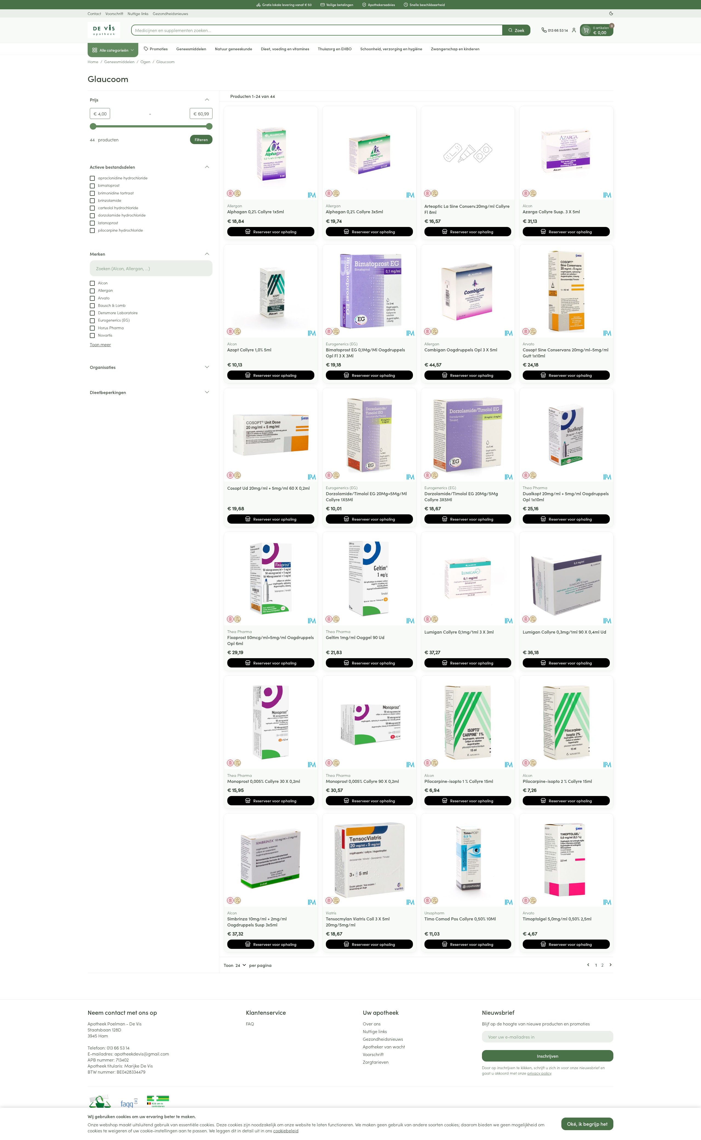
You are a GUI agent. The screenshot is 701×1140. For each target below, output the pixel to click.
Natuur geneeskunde (233, 48)
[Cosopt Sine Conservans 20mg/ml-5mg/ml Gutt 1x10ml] (566, 291)
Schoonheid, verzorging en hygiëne (391, 48)
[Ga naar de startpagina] (104, 30)
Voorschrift (114, 13)
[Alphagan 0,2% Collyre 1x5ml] (271, 153)
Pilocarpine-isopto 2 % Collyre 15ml (557, 781)
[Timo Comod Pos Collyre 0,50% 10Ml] (468, 860)
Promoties (159, 48)
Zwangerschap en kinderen (455, 48)
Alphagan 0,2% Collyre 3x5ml (354, 211)
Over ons (372, 1024)
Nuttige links (138, 13)
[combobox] (317, 30)
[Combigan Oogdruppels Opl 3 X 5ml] (468, 291)
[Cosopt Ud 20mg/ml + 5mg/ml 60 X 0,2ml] (271, 435)
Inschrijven (547, 1056)
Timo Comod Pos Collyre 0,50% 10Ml (460, 919)
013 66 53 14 (118, 1048)
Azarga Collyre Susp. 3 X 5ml (551, 211)
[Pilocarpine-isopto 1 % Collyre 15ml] (468, 722)
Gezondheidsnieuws (170, 13)
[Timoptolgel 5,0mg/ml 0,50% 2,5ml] (566, 860)
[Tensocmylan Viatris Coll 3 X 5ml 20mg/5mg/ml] (369, 860)
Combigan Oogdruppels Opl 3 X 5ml (460, 349)
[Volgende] (609, 965)
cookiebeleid (285, 1130)
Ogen (145, 61)
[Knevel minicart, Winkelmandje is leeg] (586, 30)
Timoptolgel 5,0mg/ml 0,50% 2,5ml (557, 919)
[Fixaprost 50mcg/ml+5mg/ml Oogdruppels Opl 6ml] (271, 578)
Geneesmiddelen (191, 48)
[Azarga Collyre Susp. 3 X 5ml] (566, 153)
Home (93, 61)
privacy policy (539, 1073)
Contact (94, 13)
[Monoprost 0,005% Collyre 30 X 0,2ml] (271, 722)
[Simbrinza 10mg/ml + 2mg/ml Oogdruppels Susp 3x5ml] (271, 860)
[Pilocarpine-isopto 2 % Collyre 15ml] (566, 722)
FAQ (250, 1024)
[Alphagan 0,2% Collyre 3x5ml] (369, 153)
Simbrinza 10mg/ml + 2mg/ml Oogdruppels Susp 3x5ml (257, 922)
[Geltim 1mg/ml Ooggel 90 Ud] (369, 578)
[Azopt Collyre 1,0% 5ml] (271, 291)
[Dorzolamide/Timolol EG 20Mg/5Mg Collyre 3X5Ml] (468, 435)
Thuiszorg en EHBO (335, 48)
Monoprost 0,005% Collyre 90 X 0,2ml (362, 781)
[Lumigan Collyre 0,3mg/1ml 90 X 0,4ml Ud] (566, 578)
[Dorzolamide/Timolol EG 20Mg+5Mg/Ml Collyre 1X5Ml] (369, 435)
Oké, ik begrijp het (587, 1123)
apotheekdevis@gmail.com (141, 1054)
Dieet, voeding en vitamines (285, 48)
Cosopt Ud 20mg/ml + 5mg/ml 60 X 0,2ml (268, 488)
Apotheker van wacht (384, 1046)
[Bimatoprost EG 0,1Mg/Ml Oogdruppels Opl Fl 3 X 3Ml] (369, 291)
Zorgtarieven (376, 1062)
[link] (589, 965)
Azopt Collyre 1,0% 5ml (249, 349)
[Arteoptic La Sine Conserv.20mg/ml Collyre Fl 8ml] (468, 153)
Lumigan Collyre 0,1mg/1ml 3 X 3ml (459, 632)
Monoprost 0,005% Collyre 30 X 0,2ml (263, 781)
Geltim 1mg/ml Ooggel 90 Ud (355, 637)
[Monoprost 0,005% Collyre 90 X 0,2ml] (369, 722)
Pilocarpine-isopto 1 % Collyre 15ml (458, 781)
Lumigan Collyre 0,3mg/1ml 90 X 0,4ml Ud (564, 632)
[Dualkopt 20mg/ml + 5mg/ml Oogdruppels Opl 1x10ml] (566, 435)
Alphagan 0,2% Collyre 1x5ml (255, 211)
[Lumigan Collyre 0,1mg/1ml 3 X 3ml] (468, 578)
